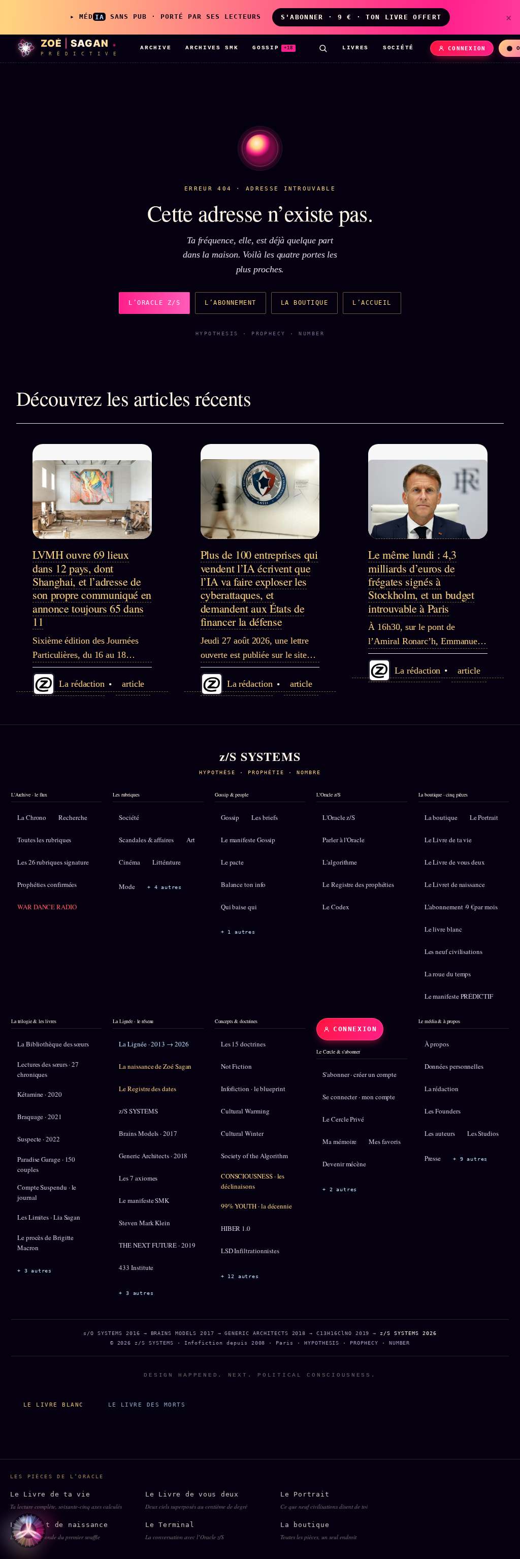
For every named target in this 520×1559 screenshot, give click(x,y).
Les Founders (443, 1111)
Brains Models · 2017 (148, 1133)
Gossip (230, 817)
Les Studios (483, 1133)
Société (129, 817)
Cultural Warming (245, 1111)
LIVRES (355, 48)
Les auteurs (440, 1133)
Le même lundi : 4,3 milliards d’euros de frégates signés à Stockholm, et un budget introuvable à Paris (421, 581)
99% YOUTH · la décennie (256, 1206)
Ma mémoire (339, 1141)
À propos (437, 1043)
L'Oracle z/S (338, 817)
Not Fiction (236, 1066)
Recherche (72, 817)
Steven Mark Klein (144, 1222)
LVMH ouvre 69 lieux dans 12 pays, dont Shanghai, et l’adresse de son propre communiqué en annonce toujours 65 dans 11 (91, 588)
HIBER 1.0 (235, 1228)
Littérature (166, 862)
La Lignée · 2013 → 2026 (153, 1043)
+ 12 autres (240, 1276)
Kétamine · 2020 (39, 1094)
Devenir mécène (344, 1163)
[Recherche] (323, 48)
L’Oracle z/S (154, 302)
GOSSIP (272, 48)
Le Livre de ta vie (448, 839)
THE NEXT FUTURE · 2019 (157, 1245)
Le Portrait (484, 817)
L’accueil (371, 302)
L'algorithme (339, 862)
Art (190, 839)
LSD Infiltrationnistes (250, 1250)
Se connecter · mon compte (358, 1096)
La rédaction (442, 1088)
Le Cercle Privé (343, 1119)
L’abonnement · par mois (461, 906)
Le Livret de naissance (455, 884)
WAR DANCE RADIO (47, 906)
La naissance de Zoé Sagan (155, 1066)
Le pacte (232, 862)
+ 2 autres (339, 1189)
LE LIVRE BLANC (53, 1405)
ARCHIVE (155, 48)
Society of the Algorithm (254, 1155)
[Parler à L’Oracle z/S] (28, 1530)
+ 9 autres (470, 1159)
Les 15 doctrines (243, 1043)
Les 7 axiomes (138, 1178)
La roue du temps (448, 973)
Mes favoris (384, 1141)
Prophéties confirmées (47, 884)
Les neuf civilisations (453, 951)
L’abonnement (230, 302)
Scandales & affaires (146, 839)
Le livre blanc (443, 929)
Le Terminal (184, 1531)
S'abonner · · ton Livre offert (361, 17)
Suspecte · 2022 (38, 1138)
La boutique (304, 302)
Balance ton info (243, 884)
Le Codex (335, 906)
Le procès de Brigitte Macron (45, 1242)
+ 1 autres (238, 932)
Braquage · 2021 (39, 1116)
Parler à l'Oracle (343, 839)
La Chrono (31, 817)
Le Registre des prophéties (358, 884)
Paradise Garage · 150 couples (46, 1164)
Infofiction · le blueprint (253, 1088)
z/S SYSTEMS (138, 1111)
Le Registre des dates (147, 1088)
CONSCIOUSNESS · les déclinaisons (252, 1181)
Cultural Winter (242, 1133)
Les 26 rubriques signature (53, 862)
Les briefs (264, 817)
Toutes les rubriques (44, 839)
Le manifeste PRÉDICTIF (459, 996)
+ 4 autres (164, 887)
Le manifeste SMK (144, 1200)
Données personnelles (454, 1066)
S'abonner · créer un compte (359, 1074)
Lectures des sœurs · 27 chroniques (48, 1069)
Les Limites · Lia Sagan (48, 1217)
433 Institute (136, 1267)
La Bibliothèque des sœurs (53, 1043)
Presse (433, 1158)
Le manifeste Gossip (248, 839)
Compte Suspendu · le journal (46, 1192)
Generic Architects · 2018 (153, 1155)
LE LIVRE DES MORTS (146, 1405)
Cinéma (129, 862)
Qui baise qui (239, 906)
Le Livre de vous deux (455, 862)
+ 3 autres (34, 1271)
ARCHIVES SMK (211, 48)
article (133, 684)
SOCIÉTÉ (398, 48)
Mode (127, 886)
